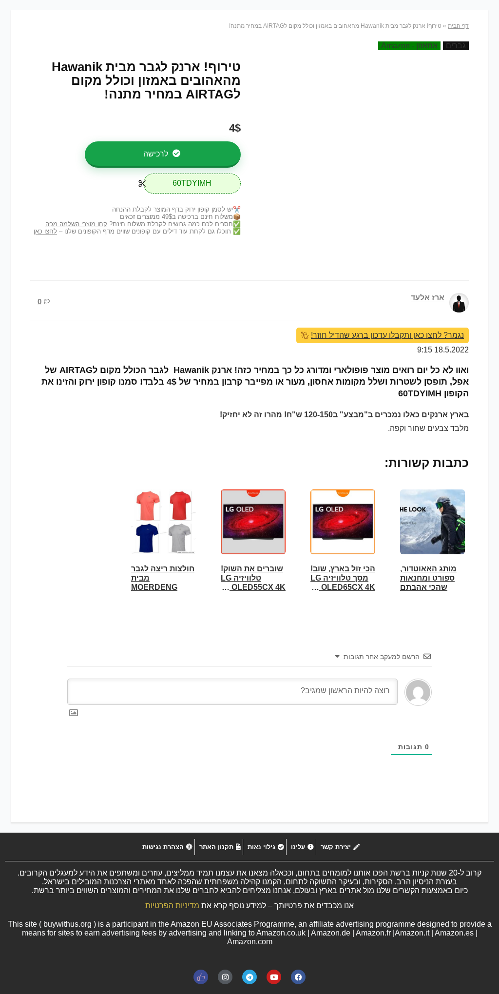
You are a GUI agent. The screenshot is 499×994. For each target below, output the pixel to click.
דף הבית (458, 25)
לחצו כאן (45, 231)
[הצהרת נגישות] (166, 847)
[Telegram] (249, 977)
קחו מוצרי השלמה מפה (76, 224)
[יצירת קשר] (339, 847)
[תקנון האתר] (219, 847)
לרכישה (156, 154)
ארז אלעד (427, 297)
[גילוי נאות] (264, 847)
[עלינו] (301, 847)
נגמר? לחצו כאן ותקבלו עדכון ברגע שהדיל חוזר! (387, 335)
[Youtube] (274, 977)
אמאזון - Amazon (409, 45)
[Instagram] (225, 977)
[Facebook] (298, 977)
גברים (456, 45)
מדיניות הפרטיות (172, 905)
